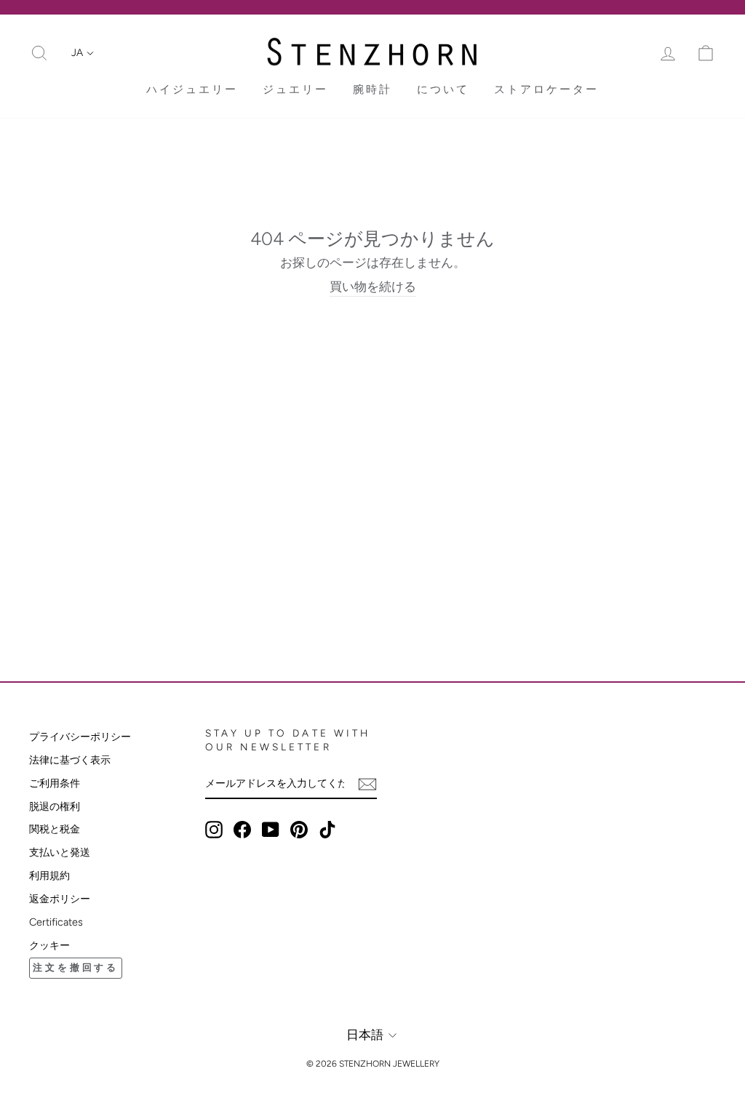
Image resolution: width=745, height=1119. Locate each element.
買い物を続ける (373, 286)
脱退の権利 (54, 806)
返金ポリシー (59, 898)
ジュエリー (295, 89)
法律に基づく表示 (70, 759)
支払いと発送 (59, 852)
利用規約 (49, 875)
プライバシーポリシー (80, 736)
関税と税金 (54, 828)
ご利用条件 (54, 783)
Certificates (56, 922)
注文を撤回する (76, 967)
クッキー (49, 945)
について (443, 89)
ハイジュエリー (192, 89)
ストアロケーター (546, 89)
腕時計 (372, 89)
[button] (82, 53)
